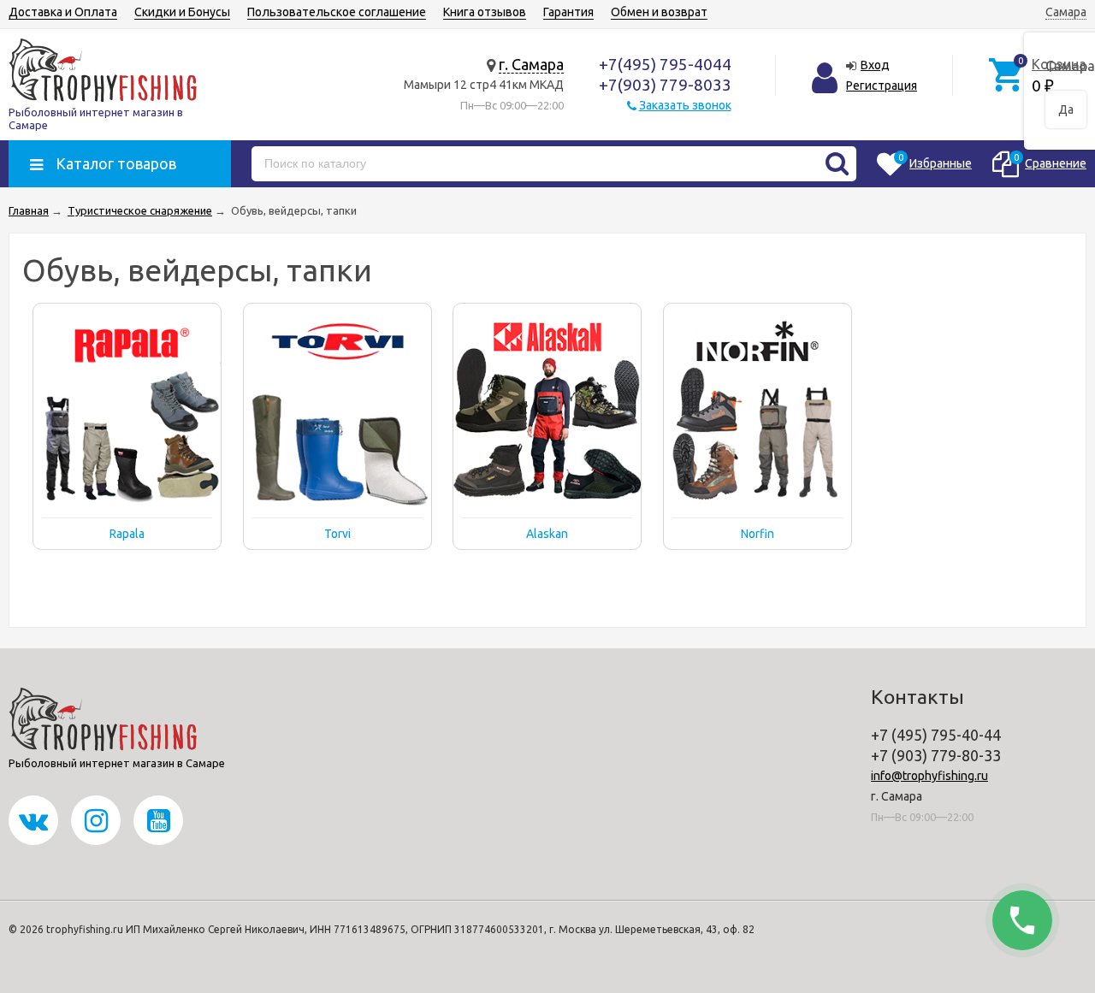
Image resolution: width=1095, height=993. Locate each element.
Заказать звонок (685, 105)
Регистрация (881, 85)
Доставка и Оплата (63, 12)
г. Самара (531, 64)
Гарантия (568, 12)
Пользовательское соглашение (336, 12)
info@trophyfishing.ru (929, 776)
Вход (875, 65)
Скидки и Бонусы (182, 12)
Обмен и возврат (659, 12)
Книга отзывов (484, 12)
